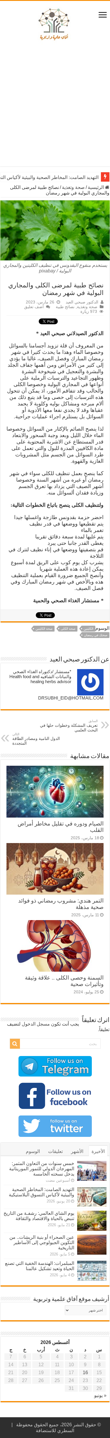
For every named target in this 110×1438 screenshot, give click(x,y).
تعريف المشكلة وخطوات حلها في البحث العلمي (69, 725)
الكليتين (88, 628)
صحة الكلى (68, 628)
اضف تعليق (34, 307)
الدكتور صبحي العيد (82, 302)
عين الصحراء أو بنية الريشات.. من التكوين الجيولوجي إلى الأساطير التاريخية (41, 1242)
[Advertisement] (55, 106)
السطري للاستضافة (55, 1430)
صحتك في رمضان (95, 635)
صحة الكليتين (44, 628)
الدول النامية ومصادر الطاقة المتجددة (36, 739)
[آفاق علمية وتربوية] (55, 25)
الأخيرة (98, 1151)
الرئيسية (96, 187)
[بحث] (15, 1044)
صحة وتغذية (73, 187)
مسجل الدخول (36, 1023)
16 (85, 1372)
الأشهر (77, 1151)
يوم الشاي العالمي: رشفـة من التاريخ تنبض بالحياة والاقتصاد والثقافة (39, 1216)
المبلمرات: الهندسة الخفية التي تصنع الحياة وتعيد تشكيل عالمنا (39, 1266)
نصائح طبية (65, 307)
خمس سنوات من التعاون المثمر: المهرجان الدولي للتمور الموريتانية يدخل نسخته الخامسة (41, 1168)
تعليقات (55, 1151)
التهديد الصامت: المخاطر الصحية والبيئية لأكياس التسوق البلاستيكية (41, 1192)
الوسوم (33, 1151)
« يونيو (100, 1395)
